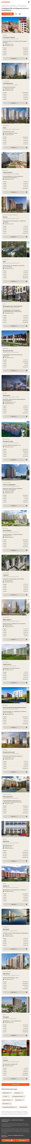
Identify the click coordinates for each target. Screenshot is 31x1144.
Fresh (4, 127)
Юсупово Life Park (8, 350)
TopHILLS (5, 575)
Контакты (4, 1135)
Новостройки (7, 1092)
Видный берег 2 (7, 619)
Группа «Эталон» (8, 1100)
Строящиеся (18, 1092)
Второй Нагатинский (9, 752)
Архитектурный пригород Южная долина (14, 707)
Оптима (5, 217)
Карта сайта (4, 1136)
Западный (6, 1017)
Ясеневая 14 (6, 395)
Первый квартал (7, 172)
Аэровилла (6, 841)
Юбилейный (6, 973)
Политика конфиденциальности (16, 1135)
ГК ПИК (6, 1096)
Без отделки (7, 1103)
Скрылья (5, 1060)
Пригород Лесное (8, 796)
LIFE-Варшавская (8, 83)
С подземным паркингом (10, 1107)
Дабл (4, 261)
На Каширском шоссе (18, 1096)
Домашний (6, 929)
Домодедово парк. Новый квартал (12, 306)
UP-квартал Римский (9, 37)
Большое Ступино (8, 441)
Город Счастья (7, 664)
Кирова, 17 (6, 886)
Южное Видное (7, 530)
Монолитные (19, 1100)
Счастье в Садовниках (9, 484)
